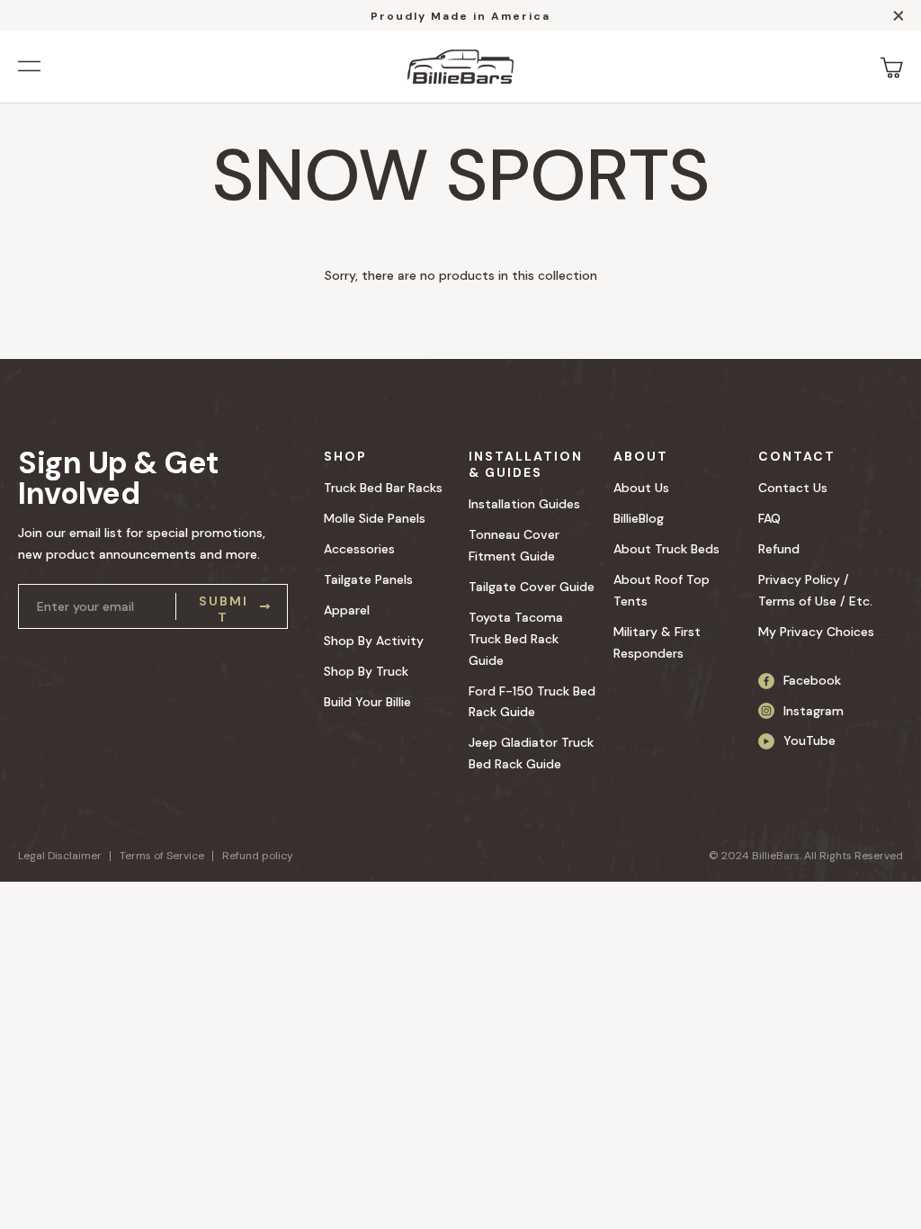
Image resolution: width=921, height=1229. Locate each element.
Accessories (359, 549)
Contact (797, 456)
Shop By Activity (374, 640)
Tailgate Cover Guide (532, 587)
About (640, 456)
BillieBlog (638, 518)
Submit (223, 606)
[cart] (892, 67)
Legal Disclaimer (60, 855)
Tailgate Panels (368, 579)
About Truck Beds (666, 549)
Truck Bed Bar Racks (383, 488)
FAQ (769, 518)
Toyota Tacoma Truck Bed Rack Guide (516, 638)
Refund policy (257, 855)
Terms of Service (162, 855)
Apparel (347, 610)
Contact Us (792, 488)
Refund (779, 549)
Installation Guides (524, 504)
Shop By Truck (366, 671)
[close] (898, 19)
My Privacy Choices (816, 631)
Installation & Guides (526, 464)
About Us (641, 488)
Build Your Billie (367, 702)
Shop (345, 456)
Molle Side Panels (374, 518)
